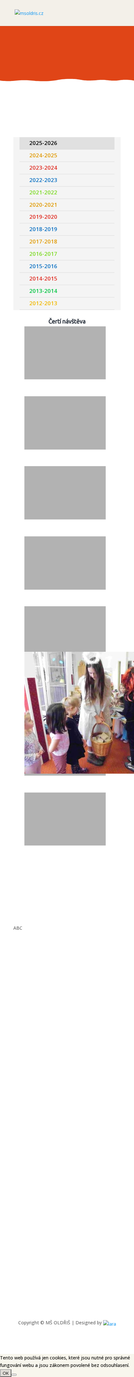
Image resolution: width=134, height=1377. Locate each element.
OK (6, 1373)
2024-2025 (43, 155)
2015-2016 (43, 266)
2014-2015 (43, 278)
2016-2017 (43, 253)
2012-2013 (43, 303)
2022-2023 (43, 180)
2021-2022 (43, 192)
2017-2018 (43, 241)
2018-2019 (43, 229)
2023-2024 (43, 167)
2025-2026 (43, 143)
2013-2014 (43, 291)
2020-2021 (43, 204)
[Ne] (14, 1375)
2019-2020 (43, 216)
